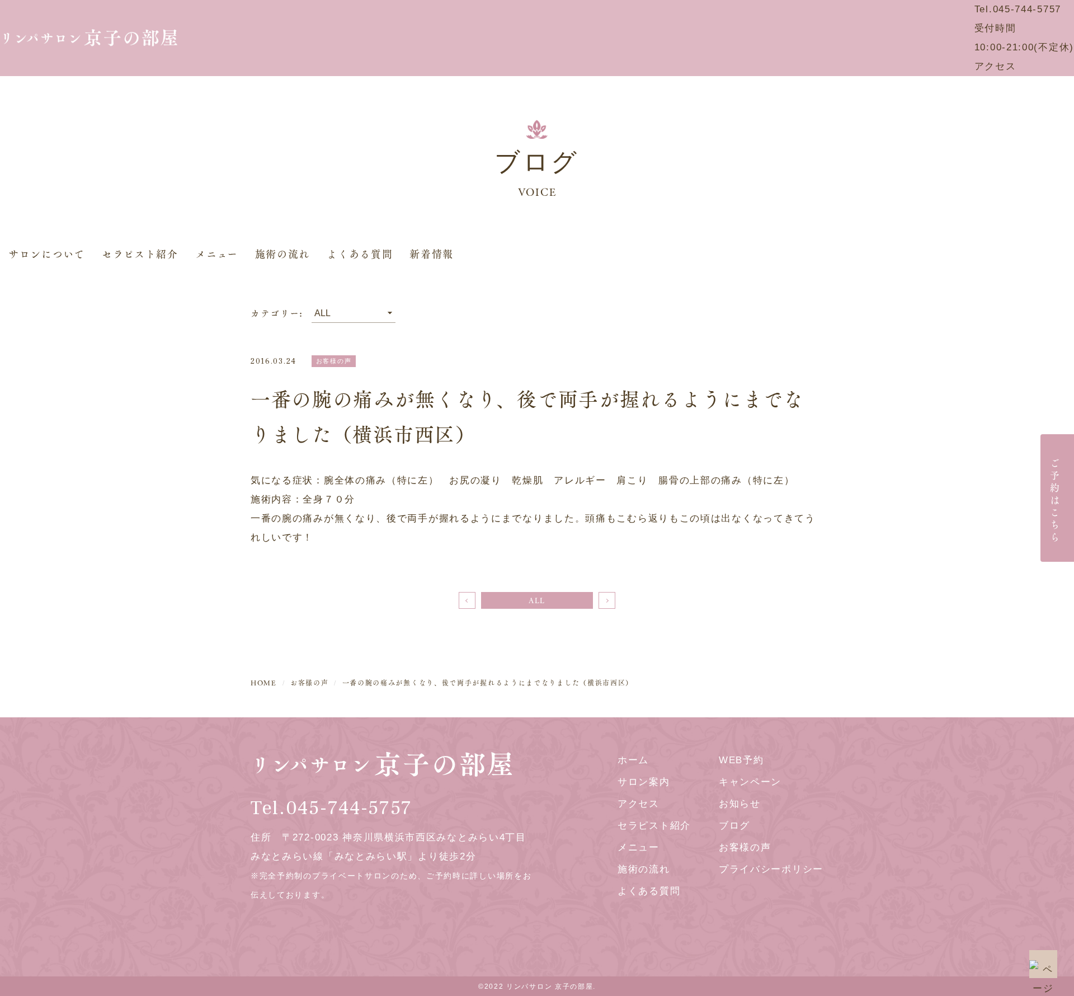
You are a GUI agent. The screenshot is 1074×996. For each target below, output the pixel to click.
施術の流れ (282, 253)
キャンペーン (750, 782)
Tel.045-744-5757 (1017, 9)
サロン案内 (644, 782)
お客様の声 (745, 847)
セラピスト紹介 (140, 253)
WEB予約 (741, 760)
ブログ (734, 825)
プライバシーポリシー (771, 869)
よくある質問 (360, 253)
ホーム (633, 760)
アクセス (995, 66)
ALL (537, 600)
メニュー (216, 253)
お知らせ (740, 803)
